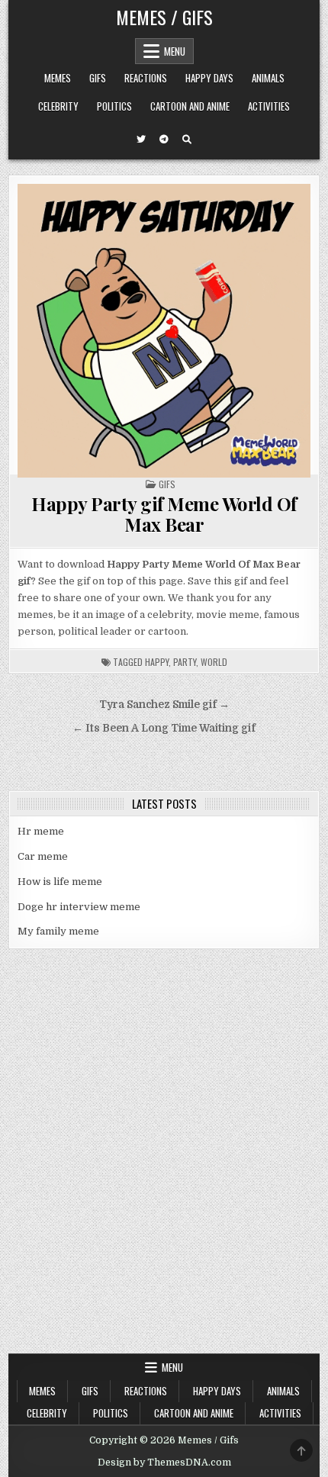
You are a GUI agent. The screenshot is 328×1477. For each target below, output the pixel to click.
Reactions (145, 77)
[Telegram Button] (164, 140)
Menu (174, 51)
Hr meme (41, 831)
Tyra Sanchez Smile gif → (164, 704)
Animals (268, 77)
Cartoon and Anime (190, 106)
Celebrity (58, 106)
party (184, 661)
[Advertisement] (164, 1182)
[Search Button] (187, 140)
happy (157, 661)
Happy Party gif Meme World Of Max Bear (164, 513)
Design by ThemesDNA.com (164, 1462)
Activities (269, 106)
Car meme (43, 856)
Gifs (97, 77)
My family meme (58, 931)
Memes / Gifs (164, 17)
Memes (57, 77)
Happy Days (209, 77)
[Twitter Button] (141, 140)
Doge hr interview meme (79, 906)
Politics (114, 106)
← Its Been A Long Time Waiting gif (164, 728)
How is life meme (60, 881)
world (214, 661)
